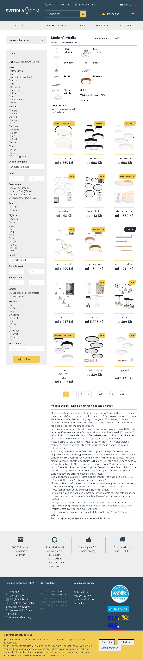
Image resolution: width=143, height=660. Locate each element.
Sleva (11, 146)
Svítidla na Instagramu (18, 606)
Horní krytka (56, 109)
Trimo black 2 (94, 211)
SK (126, 5)
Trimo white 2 (64, 211)
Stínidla (84, 100)
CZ (121, 5)
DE (130, 5)
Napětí (12, 255)
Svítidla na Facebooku (22, 603)
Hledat (83, 14)
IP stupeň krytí (16, 277)
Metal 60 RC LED (64, 158)
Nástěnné (97, 52)
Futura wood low (124, 264)
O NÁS (31, 25)
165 (100, 394)
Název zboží (15, 343)
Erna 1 (64, 317)
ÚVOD (14, 25)
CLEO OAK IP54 (94, 264)
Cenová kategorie (18, 161)
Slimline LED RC (124, 211)
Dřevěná (97, 76)
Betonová (69, 62)
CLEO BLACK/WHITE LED (64, 374)
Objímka (13, 215)
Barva (12, 67)
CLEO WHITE (124, 158)
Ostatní (84, 90)
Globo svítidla (81, 592)
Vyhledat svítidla (26, 359)
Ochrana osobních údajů (19, 610)
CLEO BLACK (94, 158)
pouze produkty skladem (26, 61)
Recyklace (11, 613)
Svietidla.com (81, 603)
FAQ (82, 25)
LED (95, 49)
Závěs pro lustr (59, 105)
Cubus (124, 317)
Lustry (96, 62)
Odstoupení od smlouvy (18, 617)
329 (111, 394)
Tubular (94, 317)
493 (122, 394)
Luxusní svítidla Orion (85, 599)
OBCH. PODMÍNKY (57, 25)
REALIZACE (101, 25)
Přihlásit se (113, 13)
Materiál (13, 106)
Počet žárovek (16, 266)
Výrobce (13, 301)
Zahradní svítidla (82, 595)
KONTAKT (125, 25)
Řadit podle (101, 38)
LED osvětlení (110, 419)
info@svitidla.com (88, 4)
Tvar (11, 203)
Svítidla (54, 42)
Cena (11, 173)
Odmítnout (126, 642)
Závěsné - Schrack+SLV (92, 95)
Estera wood (64, 264)
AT (135, 5)
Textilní (67, 76)
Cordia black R (94, 370)
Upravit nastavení (110, 648)
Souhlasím (107, 642)
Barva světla (15, 184)
